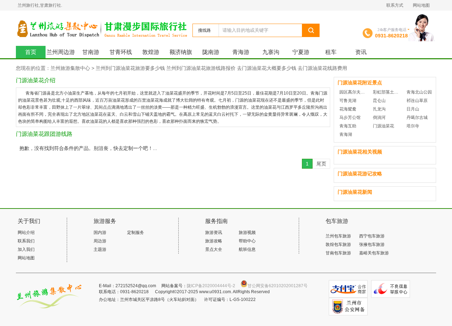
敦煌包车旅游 (338, 244)
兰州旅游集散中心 (104, 28)
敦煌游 (150, 52)
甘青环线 (120, 52)
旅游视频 (247, 232)
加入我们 (26, 249)
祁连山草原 (417, 100)
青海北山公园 (419, 92)
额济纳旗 (181, 52)
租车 (331, 52)
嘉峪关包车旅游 (374, 252)
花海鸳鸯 (347, 109)
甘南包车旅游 (338, 252)
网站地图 (421, 5)
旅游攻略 (213, 241)
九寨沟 (270, 52)
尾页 (321, 164)
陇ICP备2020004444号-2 (211, 285)
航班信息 (247, 249)
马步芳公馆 (350, 117)
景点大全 (213, 249)
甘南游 (90, 52)
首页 (30, 52)
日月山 (412, 109)
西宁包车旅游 (372, 236)
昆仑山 (379, 100)
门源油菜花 (383, 125)
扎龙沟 (379, 109)
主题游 (100, 249)
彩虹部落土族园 (387, 92)
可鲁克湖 (347, 100)
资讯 (361, 52)
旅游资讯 (213, 232)
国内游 (100, 232)
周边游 (100, 241)
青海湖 (345, 134)
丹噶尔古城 (417, 117)
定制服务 (135, 232)
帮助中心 (247, 241)
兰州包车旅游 (338, 236)
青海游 (240, 52)
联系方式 (394, 5)
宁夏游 (300, 52)
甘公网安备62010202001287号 (278, 285)
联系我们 (26, 241)
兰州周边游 (61, 52)
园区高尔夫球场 (353, 92)
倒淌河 (379, 117)
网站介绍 (26, 232)
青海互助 (347, 125)
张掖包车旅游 (372, 244)
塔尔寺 (412, 125)
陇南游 (210, 52)
